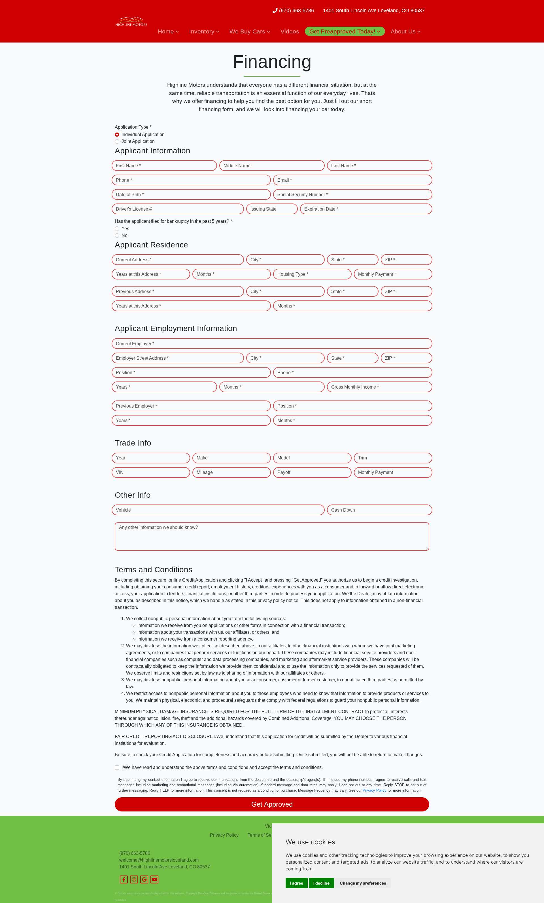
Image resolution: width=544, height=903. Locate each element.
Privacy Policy (374, 790)
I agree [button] (296, 883)
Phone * (124, 180)
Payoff (283, 472)
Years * (123, 387)
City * (255, 259)
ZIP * (390, 259)
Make (202, 457)
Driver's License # (134, 209)
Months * (205, 274)
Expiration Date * (321, 209)
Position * (125, 372)
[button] (168, 31)
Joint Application (138, 141)
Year (120, 457)
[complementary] (527, 886)
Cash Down (343, 510)
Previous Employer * (136, 406)
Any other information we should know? (158, 527)
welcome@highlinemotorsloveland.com (159, 860)
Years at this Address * (138, 274)
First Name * (128, 165)
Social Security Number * (302, 194)
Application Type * (133, 127)
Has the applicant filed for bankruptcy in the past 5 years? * (173, 221)
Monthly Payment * (377, 274)
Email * (284, 180)
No (125, 235)
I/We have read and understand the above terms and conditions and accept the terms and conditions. (222, 767)
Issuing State (263, 209)
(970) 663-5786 (296, 10)
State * (338, 259)
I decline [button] (321, 883)
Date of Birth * (130, 194)
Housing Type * (292, 274)
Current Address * (133, 259)
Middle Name (237, 165)
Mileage (205, 472)
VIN (120, 472)
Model (283, 457)
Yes (125, 228)
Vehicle (123, 510)
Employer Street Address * (142, 358)
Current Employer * (135, 343)
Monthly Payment (375, 472)
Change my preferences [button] (363, 883)
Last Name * (343, 165)
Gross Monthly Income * (355, 387)
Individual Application (143, 134)
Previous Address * (135, 291)
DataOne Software (209, 893)
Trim (362, 457)
